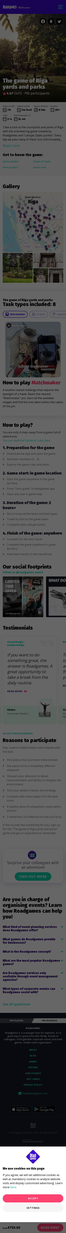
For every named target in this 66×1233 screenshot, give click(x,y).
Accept (33, 1198)
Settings (33, 1207)
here (13, 1187)
